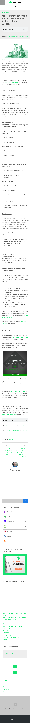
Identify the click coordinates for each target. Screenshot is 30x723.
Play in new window (11, 36)
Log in (4, 684)
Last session (5, 59)
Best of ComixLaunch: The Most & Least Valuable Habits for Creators (13, 610)
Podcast (11, 439)
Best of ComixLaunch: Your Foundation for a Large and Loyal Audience (14, 618)
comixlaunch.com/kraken (11, 82)
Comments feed (7, 689)
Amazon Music (16, 430)
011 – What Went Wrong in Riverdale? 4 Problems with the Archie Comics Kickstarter (21, 452)
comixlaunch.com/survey (20, 337)
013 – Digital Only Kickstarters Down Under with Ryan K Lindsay (8, 451)
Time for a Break (7, 635)
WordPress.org (7, 691)
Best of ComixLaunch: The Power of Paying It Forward (14, 623)
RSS (3, 432)
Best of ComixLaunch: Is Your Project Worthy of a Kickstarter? (14, 631)
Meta (5, 681)
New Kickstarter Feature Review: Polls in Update (13, 638)
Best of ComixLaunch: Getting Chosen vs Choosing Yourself (13, 627)
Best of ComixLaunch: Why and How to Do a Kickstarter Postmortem (14, 614)
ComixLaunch (9, 653)
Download (21, 36)
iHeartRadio (24, 430)
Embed (26, 36)
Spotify (9, 430)
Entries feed (6, 687)
